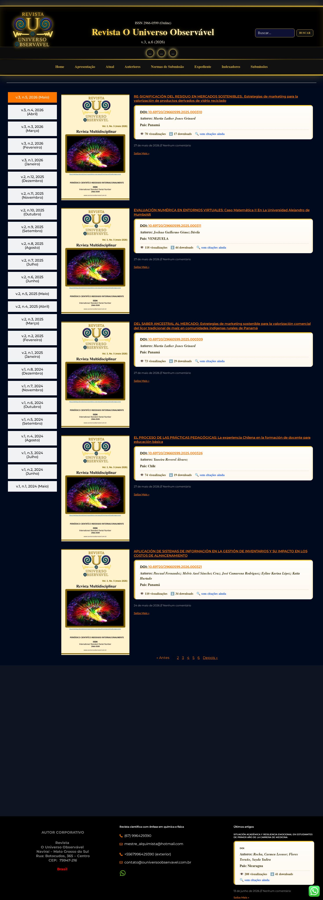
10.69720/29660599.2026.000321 (175, 567)
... (150, 53)
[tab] (32, 97)
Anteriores (132, 66)
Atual (110, 66)
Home (59, 66)
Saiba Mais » (141, 153)
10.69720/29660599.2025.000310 (175, 112)
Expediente (202, 66)
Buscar (304, 33)
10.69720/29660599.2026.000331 (263, 848)
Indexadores (231, 66)
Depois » (210, 658)
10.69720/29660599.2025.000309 (175, 339)
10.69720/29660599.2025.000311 (174, 226)
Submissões (259, 66)
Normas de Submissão (167, 66)
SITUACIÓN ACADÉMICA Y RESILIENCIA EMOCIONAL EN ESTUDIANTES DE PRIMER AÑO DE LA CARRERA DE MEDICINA (273, 836)
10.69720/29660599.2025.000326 (175, 453)
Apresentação (85, 66)
